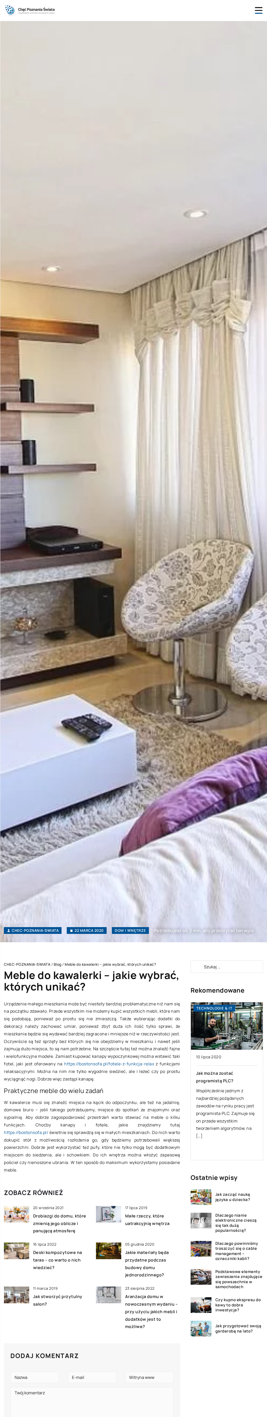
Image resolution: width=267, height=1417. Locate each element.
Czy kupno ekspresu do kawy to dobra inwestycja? (238, 1305)
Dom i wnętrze (130, 930)
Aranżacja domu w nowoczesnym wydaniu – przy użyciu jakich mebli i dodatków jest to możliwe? (151, 1311)
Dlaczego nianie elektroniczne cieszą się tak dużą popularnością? (236, 1223)
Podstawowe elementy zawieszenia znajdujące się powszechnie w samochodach (239, 1279)
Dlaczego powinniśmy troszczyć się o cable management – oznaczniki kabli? (236, 1251)
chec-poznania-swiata (35, 930)
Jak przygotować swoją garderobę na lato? (238, 1328)
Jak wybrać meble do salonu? (227, 1073)
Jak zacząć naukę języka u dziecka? (232, 1197)
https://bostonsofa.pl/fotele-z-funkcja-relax (109, 1064)
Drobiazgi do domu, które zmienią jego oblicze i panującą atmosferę (59, 1223)
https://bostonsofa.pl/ (26, 1132)
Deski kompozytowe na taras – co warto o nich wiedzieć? (57, 1260)
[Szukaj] (197, 966)
